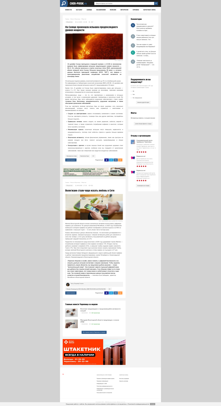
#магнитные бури (84, 156)
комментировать (71, 160)
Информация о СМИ (102, 383)
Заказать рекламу (123, 381)
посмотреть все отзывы (143, 185)
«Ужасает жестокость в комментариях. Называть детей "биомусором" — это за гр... (145, 64)
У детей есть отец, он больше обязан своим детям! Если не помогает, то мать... (146, 54)
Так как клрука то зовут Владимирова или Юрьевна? (145, 45)
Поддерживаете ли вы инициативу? (141, 80)
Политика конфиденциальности (104, 386)
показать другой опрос (143, 102)
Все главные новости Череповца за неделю (94, 332)
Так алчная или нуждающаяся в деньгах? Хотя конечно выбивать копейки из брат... (144, 27)
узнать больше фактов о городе (143, 123)
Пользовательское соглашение (104, 392)
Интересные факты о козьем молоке (143, 118)
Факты (133, 113)
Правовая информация (102, 381)
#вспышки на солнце (72, 156)
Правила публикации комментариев (105, 378)
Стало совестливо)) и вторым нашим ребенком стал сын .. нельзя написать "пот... (145, 37)
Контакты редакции (124, 378)
